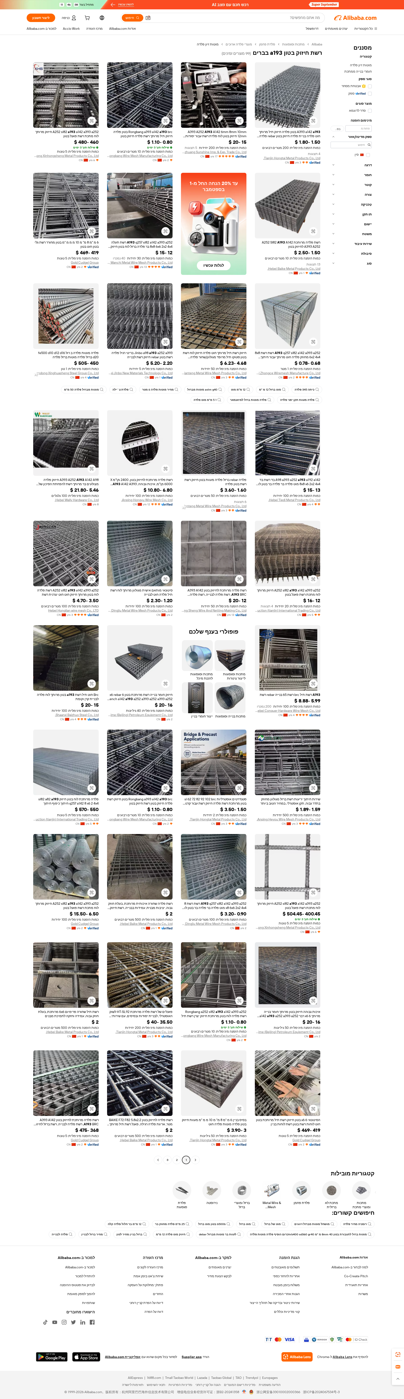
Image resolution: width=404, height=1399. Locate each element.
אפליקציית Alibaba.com (123, 1357)
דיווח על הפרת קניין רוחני (146, 1303)
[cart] (86, 18)
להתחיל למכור (85, 1276)
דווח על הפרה (153, 1312)
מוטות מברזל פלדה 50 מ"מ (81, 389)
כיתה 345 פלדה (304, 389)
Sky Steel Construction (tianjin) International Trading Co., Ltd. (287, 610)
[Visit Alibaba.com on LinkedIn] (83, 1322)
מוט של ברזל (272, 1224)
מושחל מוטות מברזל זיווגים (312, 1224)
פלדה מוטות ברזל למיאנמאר (248, 400)
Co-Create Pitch (356, 1276)
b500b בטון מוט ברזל (212, 1224)
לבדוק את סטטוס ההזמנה (77, 1285)
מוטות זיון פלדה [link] (208, 44)
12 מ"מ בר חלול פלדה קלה (124, 1224)
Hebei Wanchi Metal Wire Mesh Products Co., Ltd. (140, 262)
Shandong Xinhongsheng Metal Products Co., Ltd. (66, 156)
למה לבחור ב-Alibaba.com (350, 1267)
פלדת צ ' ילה (120, 389)
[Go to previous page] (195, 1160)
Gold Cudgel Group (85, 262)
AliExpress (135, 1378)
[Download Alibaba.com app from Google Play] (52, 1357)
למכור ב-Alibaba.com (80, 1267)
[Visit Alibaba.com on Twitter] (73, 1322)
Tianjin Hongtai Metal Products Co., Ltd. (291, 158)
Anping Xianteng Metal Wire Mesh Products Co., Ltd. (213, 373)
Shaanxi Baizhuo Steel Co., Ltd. (77, 715)
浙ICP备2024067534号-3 (321, 1392)
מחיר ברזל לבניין (92, 1234)
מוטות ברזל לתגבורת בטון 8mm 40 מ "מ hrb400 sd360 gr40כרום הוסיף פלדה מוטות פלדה (308, 1234)
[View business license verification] (244, 1392)
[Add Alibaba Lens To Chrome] (297, 1357)
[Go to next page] (158, 1160)
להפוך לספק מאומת (81, 1294)
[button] (148, 18)
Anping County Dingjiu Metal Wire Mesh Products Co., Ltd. (140, 610)
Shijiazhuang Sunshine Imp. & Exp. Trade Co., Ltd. (213, 152)
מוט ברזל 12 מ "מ (270, 389)
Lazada (202, 1378)
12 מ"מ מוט (238, 389)
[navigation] (351, 602)
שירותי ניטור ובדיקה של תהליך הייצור (275, 1303)
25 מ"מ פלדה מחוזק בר (170, 1224)
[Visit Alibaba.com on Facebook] (92, 1322)
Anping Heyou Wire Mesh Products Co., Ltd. (288, 819)
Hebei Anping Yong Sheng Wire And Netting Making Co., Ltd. (213, 610)
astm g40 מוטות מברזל (202, 389)
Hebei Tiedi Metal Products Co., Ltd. (294, 500)
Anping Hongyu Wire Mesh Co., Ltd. (147, 500)
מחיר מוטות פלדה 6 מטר (158, 389)
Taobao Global (221, 1378)
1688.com (154, 1378)
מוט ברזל (245, 1224)
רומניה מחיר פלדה (355, 1224)
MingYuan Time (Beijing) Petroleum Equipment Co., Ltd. (140, 715)
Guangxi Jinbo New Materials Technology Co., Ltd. (140, 373)
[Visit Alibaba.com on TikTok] (45, 1322)
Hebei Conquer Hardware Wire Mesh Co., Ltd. (287, 710)
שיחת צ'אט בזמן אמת (148, 1276)
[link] (398, 1354)
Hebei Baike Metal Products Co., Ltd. (293, 268)
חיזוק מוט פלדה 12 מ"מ (170, 1234)
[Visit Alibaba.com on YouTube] (55, 1322)
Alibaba (317, 44)
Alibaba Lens (342, 1357)
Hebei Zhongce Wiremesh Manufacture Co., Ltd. (287, 373)
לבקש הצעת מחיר (219, 1276)
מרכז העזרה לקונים (150, 1267)
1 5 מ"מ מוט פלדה (205, 400)
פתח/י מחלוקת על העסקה (145, 1285)
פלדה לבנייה (60, 1234)
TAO (238, 1378)
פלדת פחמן (267, 44)
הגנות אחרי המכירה (286, 1294)
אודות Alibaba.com (354, 1257)
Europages (270, 1378)
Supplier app (192, 1357)
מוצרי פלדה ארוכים (239, 44)
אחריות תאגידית (356, 1285)
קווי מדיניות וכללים (287, 1312)
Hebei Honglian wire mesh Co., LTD (73, 610)
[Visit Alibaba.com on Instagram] (64, 1322)
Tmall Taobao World (179, 1378)
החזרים (158, 1294)
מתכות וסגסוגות (293, 44)
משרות (363, 1294)
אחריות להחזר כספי (286, 1276)
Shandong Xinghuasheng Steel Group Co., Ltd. (66, 373)
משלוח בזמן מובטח (286, 1285)
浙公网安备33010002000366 (278, 1392)
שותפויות (88, 1303)
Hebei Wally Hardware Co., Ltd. (77, 500)
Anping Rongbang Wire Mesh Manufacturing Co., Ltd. (140, 156)
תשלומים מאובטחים (285, 1267)
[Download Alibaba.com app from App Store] (86, 1357)
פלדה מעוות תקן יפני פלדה (297, 400)
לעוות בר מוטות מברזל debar (217, 1234)
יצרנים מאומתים (220, 1267)
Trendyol (251, 1378)
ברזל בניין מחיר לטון (129, 1234)
